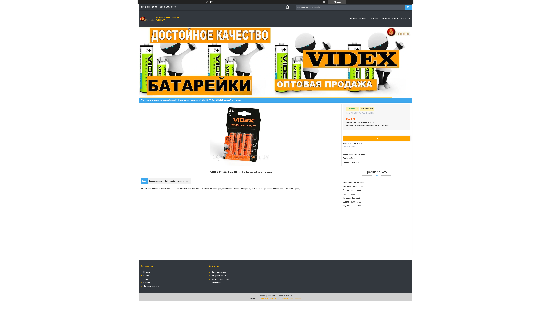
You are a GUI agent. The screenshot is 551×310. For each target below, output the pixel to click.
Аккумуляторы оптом (220, 279)
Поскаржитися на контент (268, 298)
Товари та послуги (153, 100)
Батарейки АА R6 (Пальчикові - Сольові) (180, 100)
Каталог (363, 18)
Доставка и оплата (151, 286)
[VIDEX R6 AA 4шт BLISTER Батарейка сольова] (353, 223)
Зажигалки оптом (219, 272)
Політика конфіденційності (290, 298)
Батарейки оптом (219, 275)
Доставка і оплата (389, 18)
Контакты (147, 283)
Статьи (146, 275)
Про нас (374, 18)
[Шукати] (408, 7)
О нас (145, 279)
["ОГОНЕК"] (147, 18)
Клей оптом (216, 283)
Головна (353, 18)
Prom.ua (289, 296)
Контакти (405, 18)
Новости (146, 272)
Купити (376, 138)
